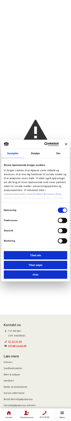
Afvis (35, 274)
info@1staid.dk (17, 345)
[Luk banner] (66, 144)
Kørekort (9, 380)
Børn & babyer (12, 374)
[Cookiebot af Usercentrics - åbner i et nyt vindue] (45, 144)
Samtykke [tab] (12, 153)
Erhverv (8, 362)
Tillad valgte (35, 264)
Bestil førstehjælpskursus (18, 399)
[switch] (62, 220)
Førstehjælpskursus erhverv (20, 405)
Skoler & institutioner (15, 386)
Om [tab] (58, 153)
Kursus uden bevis (14, 392)
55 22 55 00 (15, 341)
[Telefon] (44, 412)
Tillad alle (35, 255)
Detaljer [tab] (35, 153)
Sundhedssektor (13, 368)
